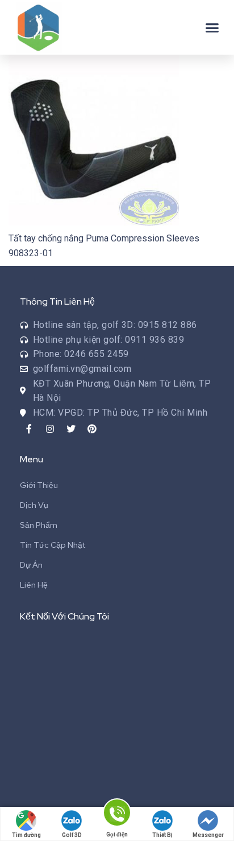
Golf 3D (72, 835)
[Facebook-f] (29, 429)
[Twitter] (71, 429)
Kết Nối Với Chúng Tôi (64, 616)
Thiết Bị (162, 835)
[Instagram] (50, 429)
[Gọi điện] (117, 814)
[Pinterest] (92, 429)
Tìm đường (26, 835)
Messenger (208, 835)
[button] (212, 27)
